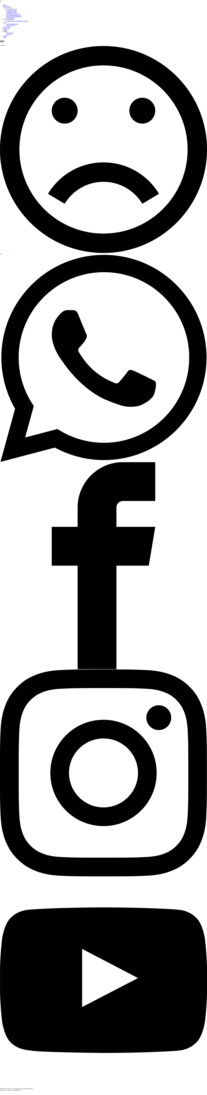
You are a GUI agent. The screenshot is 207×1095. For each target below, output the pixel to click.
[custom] (103, 461)
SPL (4, 22)
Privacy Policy (195, 1086)
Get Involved (6, 28)
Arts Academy (7, 27)
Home (4, 5)
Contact (5, 36)
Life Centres (6, 6)
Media (5, 31)
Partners (5, 29)
